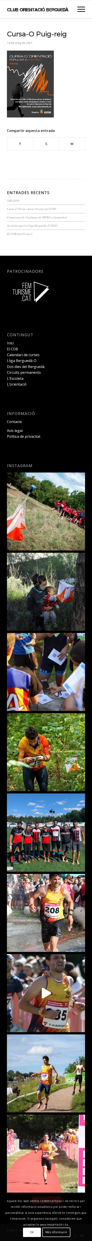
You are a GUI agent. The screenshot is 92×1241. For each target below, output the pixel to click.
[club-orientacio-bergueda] (38, 9)
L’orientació (17, 384)
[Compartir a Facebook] (20, 144)
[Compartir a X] (46, 144)
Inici (10, 343)
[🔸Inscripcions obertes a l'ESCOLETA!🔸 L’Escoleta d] (46, 512)
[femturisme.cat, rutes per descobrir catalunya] (29, 305)
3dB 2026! (13, 200)
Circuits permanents (24, 372)
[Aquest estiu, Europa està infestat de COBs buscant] (46, 832)
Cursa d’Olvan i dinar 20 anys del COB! (31, 209)
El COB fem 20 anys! (20, 234)
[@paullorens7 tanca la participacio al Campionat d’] (46, 752)
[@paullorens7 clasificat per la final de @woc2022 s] (46, 993)
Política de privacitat (23, 436)
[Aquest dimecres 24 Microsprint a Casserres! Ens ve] (46, 672)
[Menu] (79, 9)
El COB (12, 349)
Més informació (56, 1232)
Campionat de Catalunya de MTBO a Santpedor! (37, 217)
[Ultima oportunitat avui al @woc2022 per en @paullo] (46, 1073)
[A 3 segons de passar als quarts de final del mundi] (46, 1154)
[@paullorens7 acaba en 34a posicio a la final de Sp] (46, 913)
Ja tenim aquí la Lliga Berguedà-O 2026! (32, 225)
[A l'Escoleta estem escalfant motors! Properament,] (46, 592)
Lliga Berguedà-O (21, 360)
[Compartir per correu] (72, 144)
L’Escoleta (15, 378)
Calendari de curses (23, 354)
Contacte (14, 421)
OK (32, 1232)
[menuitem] (79, 9)
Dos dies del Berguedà (25, 366)
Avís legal (15, 430)
